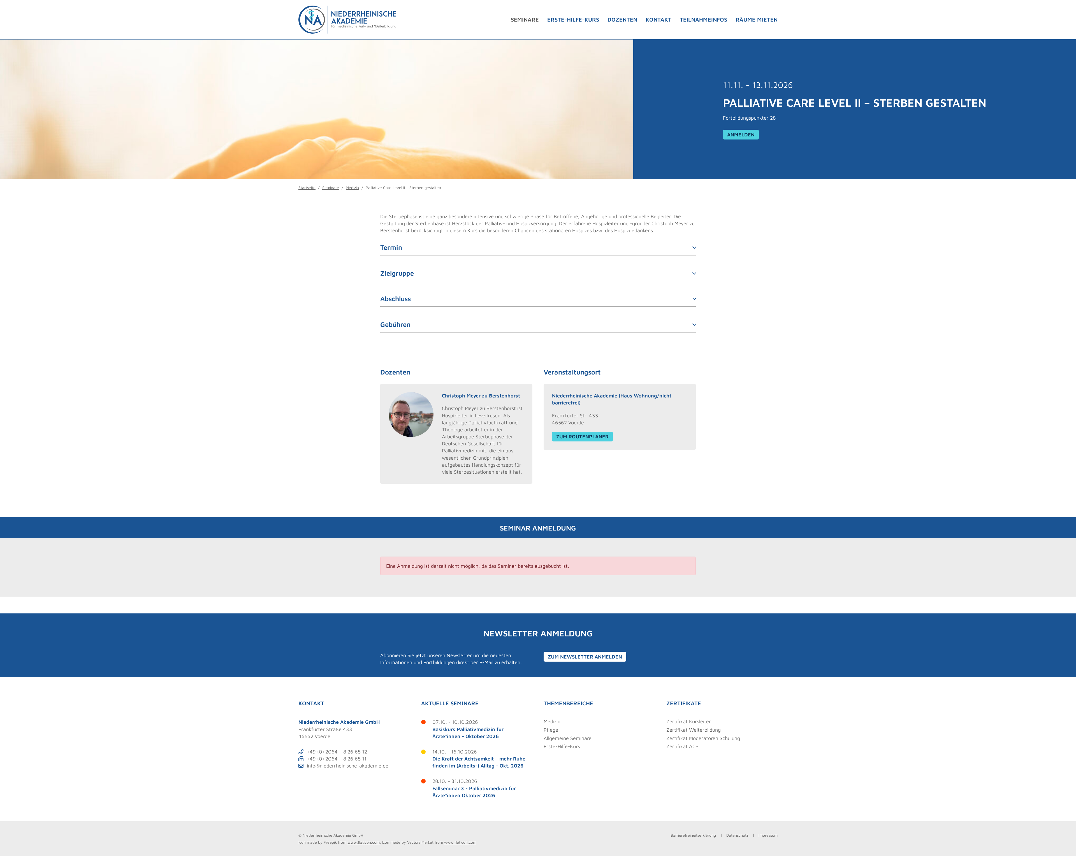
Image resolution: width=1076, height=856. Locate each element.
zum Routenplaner (582, 436)
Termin (391, 247)
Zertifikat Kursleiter (688, 721)
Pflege (551, 730)
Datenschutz (737, 835)
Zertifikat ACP (682, 746)
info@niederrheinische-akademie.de (347, 766)
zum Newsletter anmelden (585, 657)
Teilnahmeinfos (703, 19)
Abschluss (395, 299)
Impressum (768, 835)
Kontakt (658, 19)
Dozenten (622, 19)
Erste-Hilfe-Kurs (573, 19)
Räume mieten (757, 19)
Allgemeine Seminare (568, 738)
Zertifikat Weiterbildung (693, 730)
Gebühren (395, 324)
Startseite (307, 187)
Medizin (352, 187)
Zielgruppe (397, 273)
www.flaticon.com (363, 842)
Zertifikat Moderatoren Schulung (703, 738)
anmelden (741, 135)
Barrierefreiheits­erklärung (693, 835)
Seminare (525, 19)
